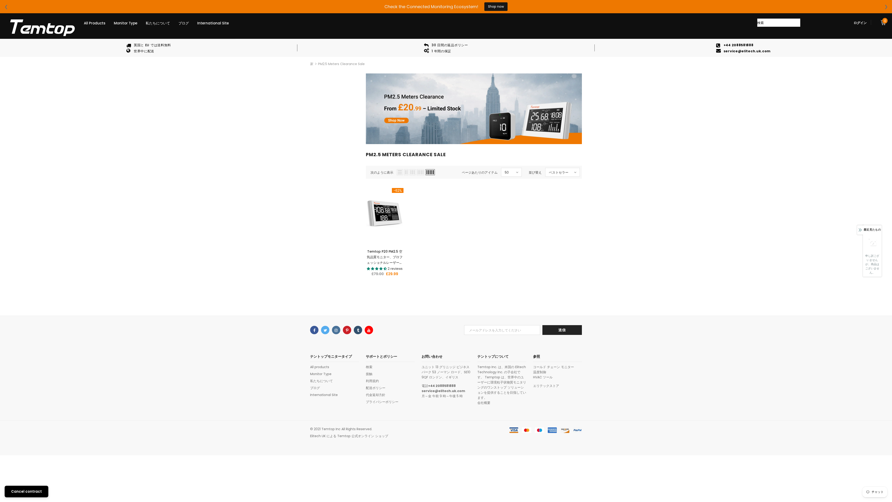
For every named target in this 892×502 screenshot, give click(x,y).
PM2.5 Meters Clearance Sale (341, 64)
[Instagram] (336, 330)
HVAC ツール (543, 377)
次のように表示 (382, 172)
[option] (148, 48)
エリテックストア (546, 385)
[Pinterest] (347, 330)
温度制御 (539, 372)
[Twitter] (325, 330)
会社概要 (483, 402)
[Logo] (42, 28)
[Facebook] (314, 330)
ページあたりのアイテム (480, 172)
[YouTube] (369, 330)
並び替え (535, 172)
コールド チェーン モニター (553, 367)
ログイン (860, 22)
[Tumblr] (358, 330)
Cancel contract (26, 491)
